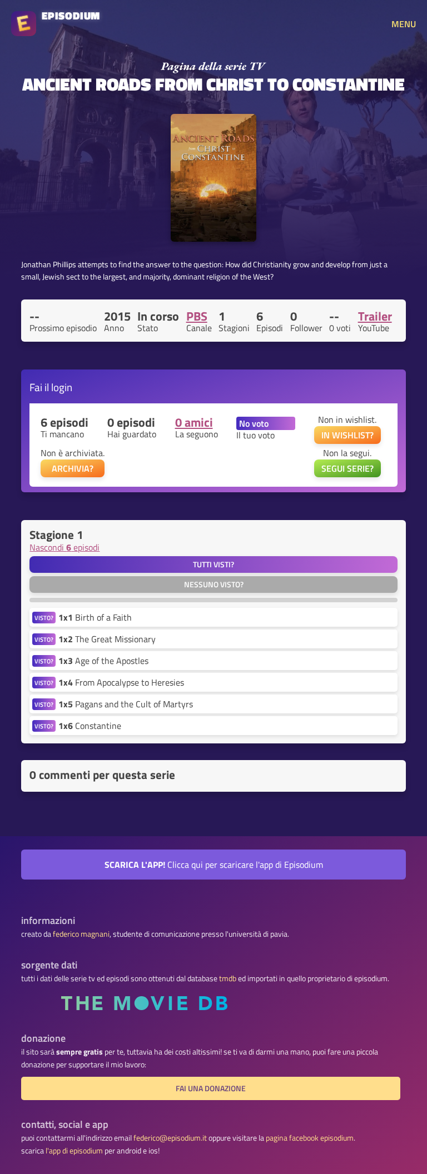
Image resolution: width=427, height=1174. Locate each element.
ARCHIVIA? (72, 468)
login (61, 387)
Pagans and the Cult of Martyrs (125, 704)
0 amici (194, 422)
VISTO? (43, 617)
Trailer (375, 316)
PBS (196, 316)
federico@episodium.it (170, 1138)
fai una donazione (211, 1088)
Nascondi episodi (64, 547)
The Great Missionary (107, 639)
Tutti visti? (213, 564)
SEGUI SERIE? (347, 468)
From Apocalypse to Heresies (121, 682)
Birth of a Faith (95, 617)
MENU (403, 24)
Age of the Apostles (103, 660)
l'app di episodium (74, 1151)
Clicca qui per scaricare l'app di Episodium (214, 864)
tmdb (227, 978)
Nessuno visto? (214, 584)
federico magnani (81, 934)
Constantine (89, 725)
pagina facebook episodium (310, 1138)
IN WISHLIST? (347, 435)
